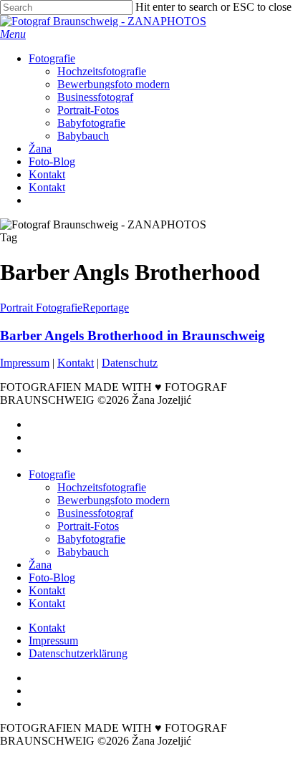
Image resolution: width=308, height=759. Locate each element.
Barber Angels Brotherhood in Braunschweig (132, 335)
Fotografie (52, 474)
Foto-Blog (52, 577)
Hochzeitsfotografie (101, 487)
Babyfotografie (91, 539)
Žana (40, 565)
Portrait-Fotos (88, 526)
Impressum (24, 363)
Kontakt (75, 363)
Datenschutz (130, 363)
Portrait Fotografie (41, 307)
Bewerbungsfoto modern (113, 500)
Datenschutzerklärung (78, 653)
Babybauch (83, 552)
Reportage (105, 307)
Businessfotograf (95, 513)
